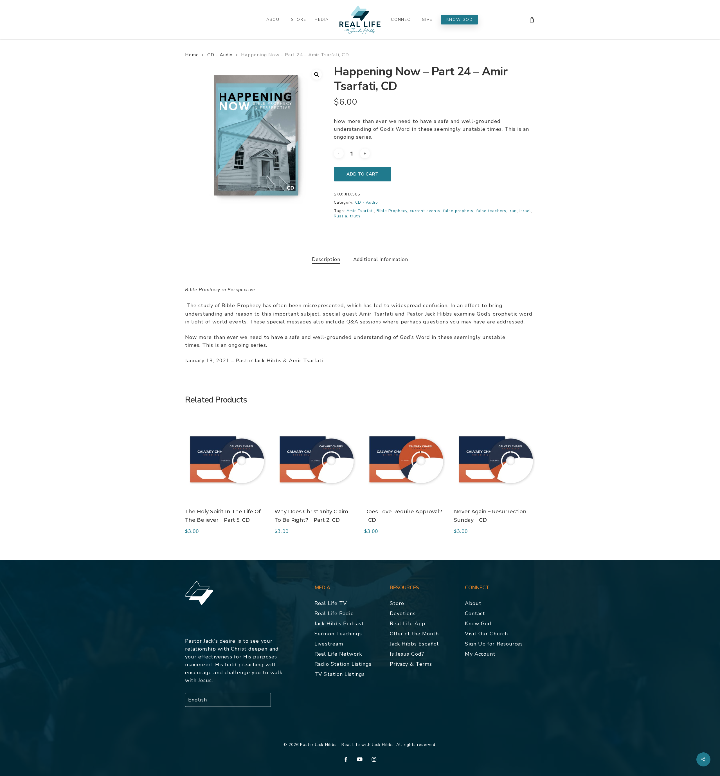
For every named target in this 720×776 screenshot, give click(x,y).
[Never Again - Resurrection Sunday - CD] (494, 458)
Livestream (328, 643)
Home (192, 54)
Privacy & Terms (411, 664)
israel (525, 210)
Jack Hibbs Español (414, 643)
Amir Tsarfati (360, 210)
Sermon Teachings (338, 633)
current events (425, 210)
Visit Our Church (486, 633)
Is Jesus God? (407, 654)
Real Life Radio (334, 613)
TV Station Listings (339, 674)
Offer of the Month (414, 633)
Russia (341, 216)
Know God (478, 623)
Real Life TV (330, 603)
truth (355, 216)
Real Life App (407, 623)
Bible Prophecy (392, 210)
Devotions (403, 613)
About (473, 603)
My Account (480, 654)
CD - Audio (220, 54)
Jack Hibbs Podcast (339, 623)
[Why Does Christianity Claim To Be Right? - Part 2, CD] (315, 458)
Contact (475, 613)
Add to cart (362, 174)
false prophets (458, 210)
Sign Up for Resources (494, 643)
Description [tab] (326, 259)
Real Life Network (338, 654)
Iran (513, 210)
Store (397, 603)
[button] (317, 74)
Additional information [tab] (380, 259)
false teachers (491, 210)
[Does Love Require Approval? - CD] (405, 458)
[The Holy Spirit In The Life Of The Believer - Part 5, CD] (225, 458)
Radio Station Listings (343, 664)
